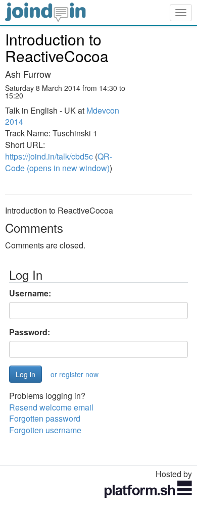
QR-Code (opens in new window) (58, 162)
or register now (74, 374)
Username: (30, 293)
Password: (29, 332)
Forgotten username (45, 430)
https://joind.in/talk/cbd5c (49, 156)
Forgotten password (44, 418)
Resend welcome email (51, 407)
